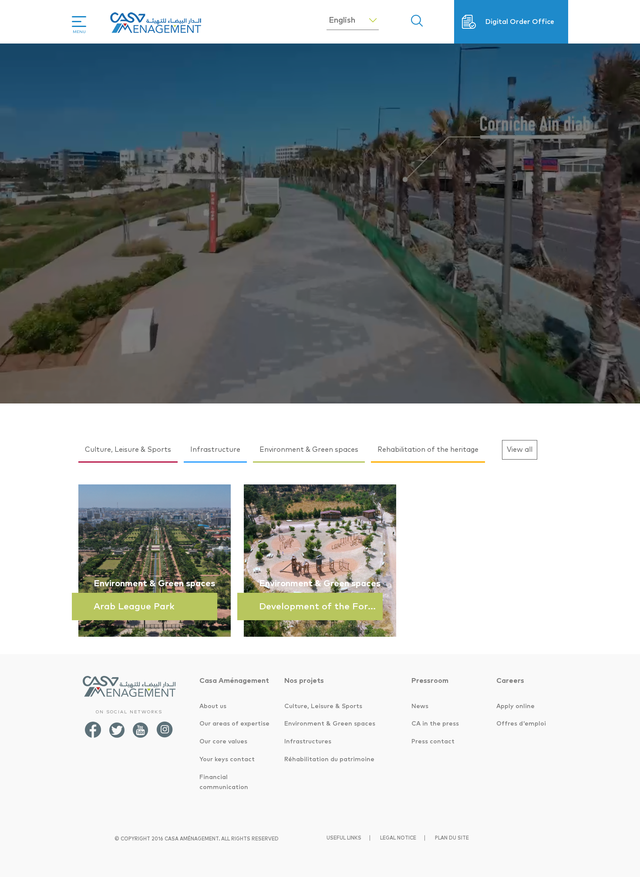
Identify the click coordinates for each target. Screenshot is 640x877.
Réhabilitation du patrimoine (329, 759)
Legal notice (398, 838)
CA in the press (435, 724)
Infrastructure (215, 449)
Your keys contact (227, 759)
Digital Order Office (519, 21)
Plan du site (452, 838)
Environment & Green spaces (308, 449)
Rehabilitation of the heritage (427, 449)
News (419, 706)
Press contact (433, 742)
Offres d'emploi (521, 724)
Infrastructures (307, 742)
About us (212, 706)
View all (519, 449)
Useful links (344, 838)
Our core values (223, 742)
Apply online (515, 706)
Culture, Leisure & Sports (128, 449)
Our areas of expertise (234, 724)
